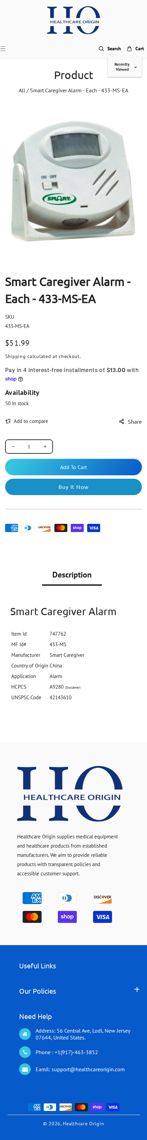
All (22, 90)
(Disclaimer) (73, 687)
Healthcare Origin (83, 1124)
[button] (7, 49)
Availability (22, 392)
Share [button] (135, 421)
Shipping (15, 356)
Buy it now (73, 486)
